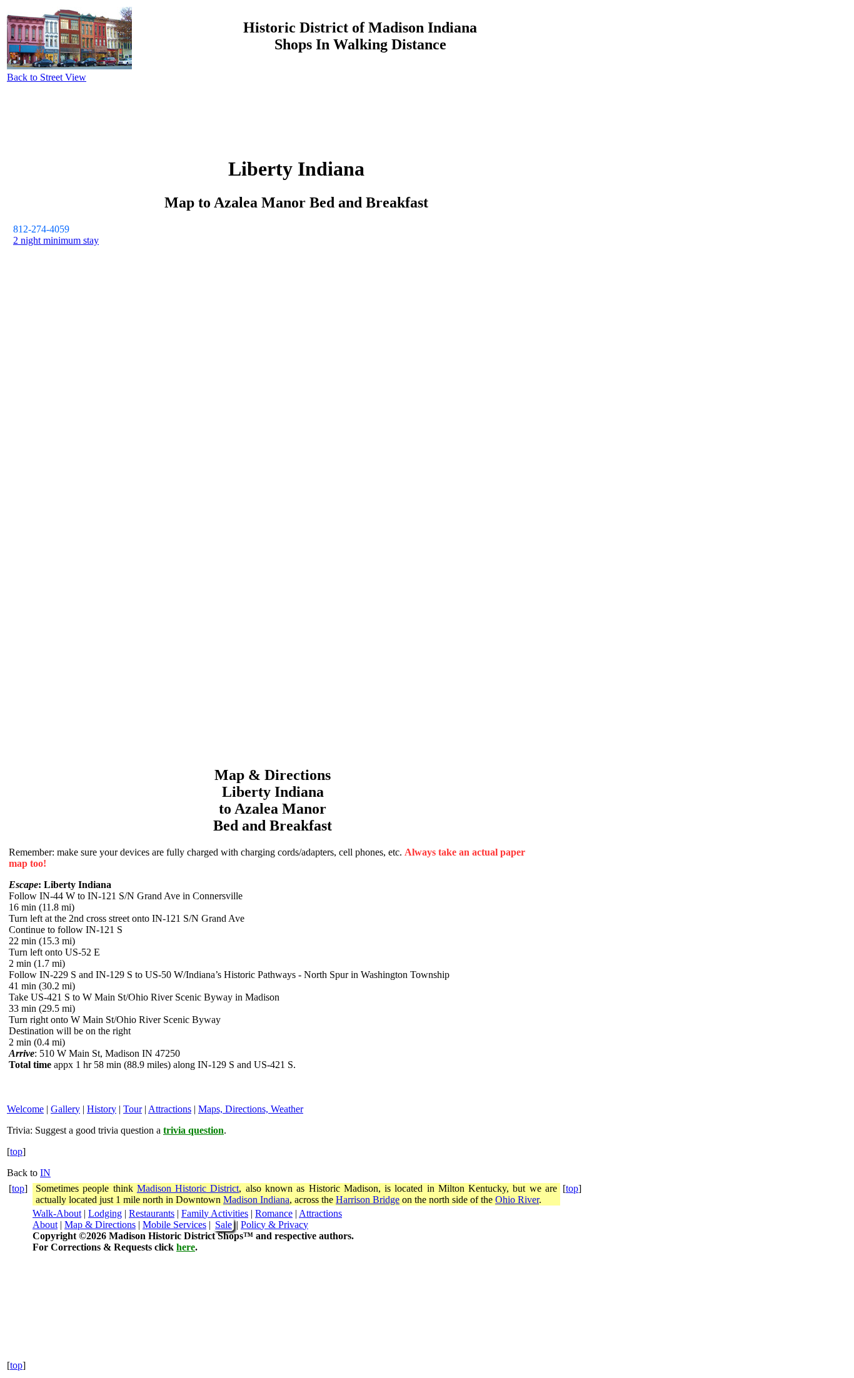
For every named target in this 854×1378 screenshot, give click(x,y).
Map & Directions (100, 1224)
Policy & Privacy (274, 1224)
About (45, 1224)
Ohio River (517, 1199)
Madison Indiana (256, 1199)
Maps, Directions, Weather (250, 1109)
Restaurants (151, 1213)
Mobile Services (174, 1224)
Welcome (25, 1109)
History (101, 1109)
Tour (132, 1109)
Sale (223, 1224)
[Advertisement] (749, 95)
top (16, 1151)
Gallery (65, 1109)
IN (45, 1172)
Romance (274, 1213)
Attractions (169, 1109)
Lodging (105, 1213)
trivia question (193, 1130)
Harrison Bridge (367, 1199)
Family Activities (214, 1213)
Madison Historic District (188, 1188)
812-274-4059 (41, 229)
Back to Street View (46, 77)
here (185, 1247)
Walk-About (57, 1213)
